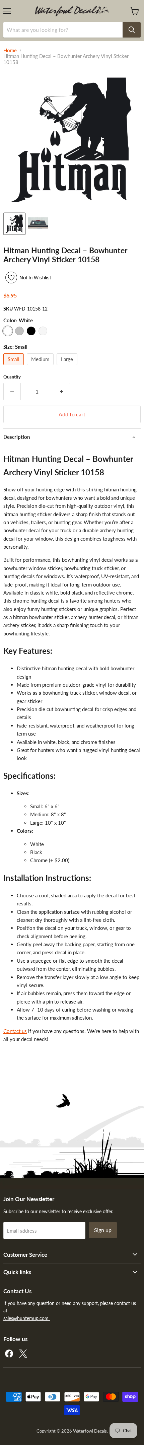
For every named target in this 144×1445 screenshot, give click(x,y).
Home (10, 50)
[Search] (132, 30)
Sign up (103, 1230)
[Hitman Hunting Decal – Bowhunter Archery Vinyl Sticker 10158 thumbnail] (38, 223)
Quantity (12, 377)
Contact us (15, 1031)
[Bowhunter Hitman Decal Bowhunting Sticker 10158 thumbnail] (14, 223)
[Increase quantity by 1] (61, 391)
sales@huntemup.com (26, 1318)
